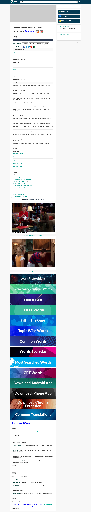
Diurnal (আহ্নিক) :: (16, 479)
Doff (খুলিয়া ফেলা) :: (16, 493)
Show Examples (33, 82)
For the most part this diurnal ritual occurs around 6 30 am (28, 479)
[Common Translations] (33, 419)
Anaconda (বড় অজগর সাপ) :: (18, 460)
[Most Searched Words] (33, 367)
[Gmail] (31, 47)
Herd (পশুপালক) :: (16, 450)
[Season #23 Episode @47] (51, 505)
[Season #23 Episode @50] (46, 505)
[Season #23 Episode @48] (49, 505)
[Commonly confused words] (33, 293)
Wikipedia (46, 43)
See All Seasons (16, 508)
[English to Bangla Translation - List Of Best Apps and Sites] (37, 431)
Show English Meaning (33, 49)
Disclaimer (74, 43)
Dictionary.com (32, 43)
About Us (65, 43)
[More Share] (34, 47)
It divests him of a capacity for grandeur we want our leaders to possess (31, 485)
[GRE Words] (33, 377)
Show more (33, 40)
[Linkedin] (29, 47)
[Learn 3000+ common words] (33, 346)
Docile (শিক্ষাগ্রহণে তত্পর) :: (18, 488)
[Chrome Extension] (33, 408)
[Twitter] (27, 47)
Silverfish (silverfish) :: (18, 454)
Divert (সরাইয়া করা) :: (17, 482)
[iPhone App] (33, 398)
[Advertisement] (32, 13)
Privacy (69, 43)
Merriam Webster (40, 43)
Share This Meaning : (18, 46)
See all (14, 465)
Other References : (17, 43)
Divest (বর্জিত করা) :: (17, 485)
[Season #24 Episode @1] (45, 505)
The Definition (25, 43)
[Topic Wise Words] (33, 335)
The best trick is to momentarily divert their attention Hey (28, 482)
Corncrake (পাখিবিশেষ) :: (17, 445)
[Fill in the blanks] (33, 325)
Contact (78, 43)
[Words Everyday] (33, 356)
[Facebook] (24, 47)
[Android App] (33, 387)
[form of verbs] (33, 304)
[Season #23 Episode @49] (48, 505)
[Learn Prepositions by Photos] (33, 283)
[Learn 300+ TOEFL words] (33, 314)
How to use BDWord (21, 423)
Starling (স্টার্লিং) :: (16, 440)
